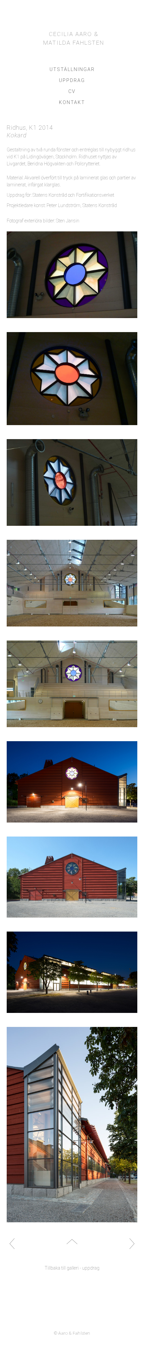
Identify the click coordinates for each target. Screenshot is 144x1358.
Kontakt (72, 102)
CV (72, 91)
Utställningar (72, 69)
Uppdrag (72, 80)
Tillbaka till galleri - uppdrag (72, 1268)
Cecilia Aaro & (73, 38)
